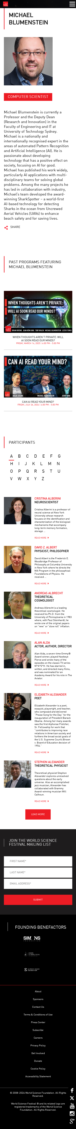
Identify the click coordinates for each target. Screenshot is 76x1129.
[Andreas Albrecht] (17, 605)
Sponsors (38, 999)
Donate (38, 1061)
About (38, 991)
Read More (40, 538)
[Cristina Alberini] (17, 510)
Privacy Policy (38, 1045)
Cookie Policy (38, 1069)
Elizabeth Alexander (50, 696)
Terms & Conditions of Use (38, 1014)
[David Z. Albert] (17, 559)
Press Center (38, 1022)
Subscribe (38, 1030)
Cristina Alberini (47, 500)
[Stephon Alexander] (17, 773)
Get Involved (38, 1053)
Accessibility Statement (38, 1076)
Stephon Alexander (51, 764)
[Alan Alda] (17, 654)
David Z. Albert (51, 549)
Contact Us (38, 1007)
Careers (38, 1038)
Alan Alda (53, 644)
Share (15, 227)
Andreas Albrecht (48, 597)
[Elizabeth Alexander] (17, 706)
